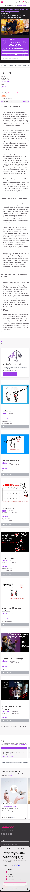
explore (11, 775)
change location (22, 5)
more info (3, 81)
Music (3, 86)
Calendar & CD (8, 508)
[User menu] (25, 2)
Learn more (13, 754)
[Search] (16, 2)
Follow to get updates (7, 756)
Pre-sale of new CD (10, 460)
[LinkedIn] (11, 834)
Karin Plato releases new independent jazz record (14, 10)
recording (4, 95)
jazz (12, 92)
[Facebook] (1, 834)
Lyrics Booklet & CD (10, 558)
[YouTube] (6, 834)
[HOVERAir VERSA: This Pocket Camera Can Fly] (14, 791)
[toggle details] (26, 819)
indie (8, 92)
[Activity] (22, 2)
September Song (10, 58)
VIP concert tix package (12, 658)
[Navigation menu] (28, 2)
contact (8, 81)
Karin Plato (5, 13)
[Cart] (19, 2)
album (3, 92)
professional (18, 92)
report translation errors (12, 844)
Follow (15, 52)
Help (12, 744)
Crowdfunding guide (21, 744)
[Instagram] (8, 834)
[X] (4, 834)
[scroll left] (3, 27)
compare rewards (9, 374)
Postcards (6, 411)
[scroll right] (27, 27)
